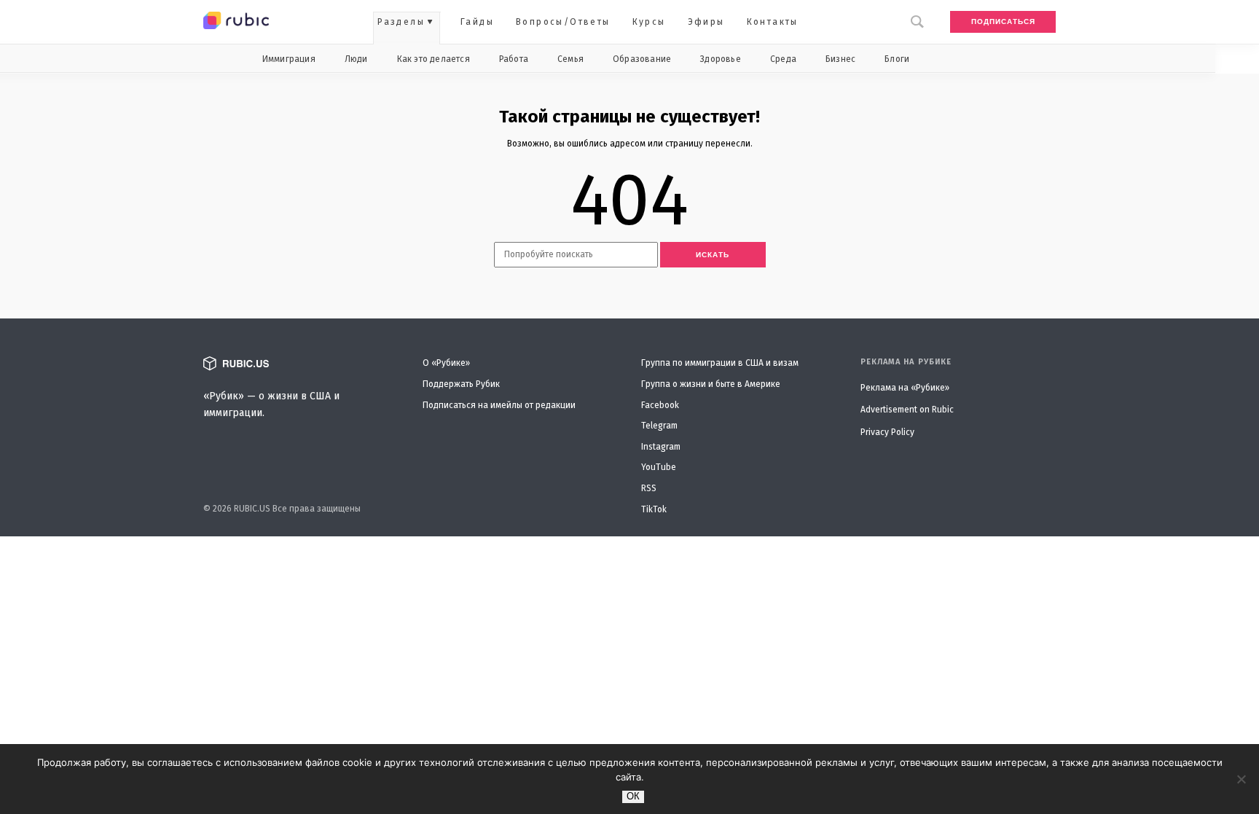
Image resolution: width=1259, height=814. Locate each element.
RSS (648, 488)
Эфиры (706, 22)
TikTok (654, 509)
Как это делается (433, 59)
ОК (633, 796)
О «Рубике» (446, 363)
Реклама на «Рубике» (904, 388)
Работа (513, 59)
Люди (356, 59)
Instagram (661, 447)
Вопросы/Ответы (563, 22)
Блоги (897, 59)
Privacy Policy (887, 432)
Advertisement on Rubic (907, 409)
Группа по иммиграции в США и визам (720, 363)
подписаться (1003, 21)
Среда (783, 59)
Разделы (401, 22)
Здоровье (720, 59)
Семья (570, 59)
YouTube (658, 467)
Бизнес (840, 59)
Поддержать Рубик (461, 384)
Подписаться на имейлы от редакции (499, 405)
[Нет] (1240, 779)
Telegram (659, 425)
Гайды (477, 22)
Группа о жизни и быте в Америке (710, 384)
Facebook (660, 405)
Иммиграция (288, 59)
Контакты (773, 22)
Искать (712, 255)
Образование (642, 59)
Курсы (649, 22)
